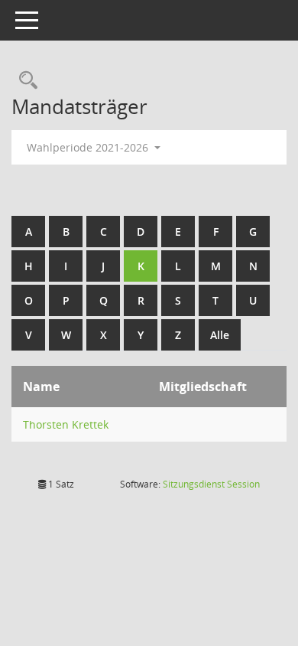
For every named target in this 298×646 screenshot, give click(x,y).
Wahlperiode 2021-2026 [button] (89, 147)
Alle (219, 335)
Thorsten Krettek (66, 424)
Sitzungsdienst (211, 484)
